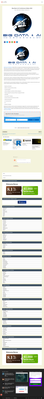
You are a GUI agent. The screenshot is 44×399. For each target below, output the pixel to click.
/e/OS (4, 301)
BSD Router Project (6, 338)
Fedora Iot (4, 320)
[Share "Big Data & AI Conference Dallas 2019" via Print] (28, 128)
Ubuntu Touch (5, 306)
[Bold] (17, 162)
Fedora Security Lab (6, 275)
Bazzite (4, 287)
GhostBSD (4, 313)
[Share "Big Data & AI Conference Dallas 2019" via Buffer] (25, 128)
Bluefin (4, 259)
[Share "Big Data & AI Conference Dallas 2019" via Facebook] (18, 128)
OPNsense (4, 344)
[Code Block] (26, 162)
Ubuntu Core (5, 323)
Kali (3, 277)
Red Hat (4, 331)
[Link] (27, 162)
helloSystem (5, 314)
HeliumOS (4, 265)
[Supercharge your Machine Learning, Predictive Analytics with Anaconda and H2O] (36, 141)
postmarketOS (5, 304)
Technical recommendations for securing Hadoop (6, 143)
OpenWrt (4, 343)
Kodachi (4, 278)
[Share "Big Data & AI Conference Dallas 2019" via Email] (27, 128)
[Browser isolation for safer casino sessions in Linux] (3, 388)
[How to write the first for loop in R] (17, 142)
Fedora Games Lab (6, 290)
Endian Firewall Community (7, 340)
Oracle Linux (5, 330)
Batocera (4, 286)
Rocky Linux (5, 332)
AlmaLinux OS (5, 327)
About (4, 173)
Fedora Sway (5, 264)
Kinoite (4, 253)
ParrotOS (4, 279)
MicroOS (4, 266)
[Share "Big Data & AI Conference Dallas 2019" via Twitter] (20, 128)
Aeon (4, 257)
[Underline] (20, 162)
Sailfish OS (4, 305)
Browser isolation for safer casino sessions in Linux (10, 387)
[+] (29, 162)
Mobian (4, 303)
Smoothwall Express (6, 346)
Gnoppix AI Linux (5, 276)
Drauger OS (4, 289)
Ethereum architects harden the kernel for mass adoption (9, 383)
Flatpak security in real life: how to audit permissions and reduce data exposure (9, 379)
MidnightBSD (5, 315)
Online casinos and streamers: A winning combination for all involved (9, 392)
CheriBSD (4, 310)
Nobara (4, 292)
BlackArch (4, 273)
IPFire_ (4, 341)
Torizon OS (4, 322)
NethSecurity (5, 342)
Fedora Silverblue (5, 263)
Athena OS (4, 271)
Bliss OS (4, 300)
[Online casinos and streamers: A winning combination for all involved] (3, 391)
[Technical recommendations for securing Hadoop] (7, 140)
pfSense (4, 345)
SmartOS (4, 333)
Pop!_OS (4, 293)
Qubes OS (4, 280)
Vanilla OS (4, 267)
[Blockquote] (25, 162)
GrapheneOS (5, 302)
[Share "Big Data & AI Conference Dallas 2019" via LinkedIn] (23, 128)
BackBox (4, 272)
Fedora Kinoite (5, 262)
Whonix (4, 282)
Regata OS (4, 294)
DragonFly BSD (5, 311)
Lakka (4, 291)
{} (28, 162)
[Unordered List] (23, 162)
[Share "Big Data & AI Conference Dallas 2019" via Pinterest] (22, 128)
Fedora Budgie (5, 261)
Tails (3, 281)
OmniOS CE (4, 329)
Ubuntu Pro (4, 334)
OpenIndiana (5, 316)
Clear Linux (4, 328)
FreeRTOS (4, 321)
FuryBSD (4, 312)
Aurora (4, 258)
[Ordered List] (22, 162)
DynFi (4, 339)
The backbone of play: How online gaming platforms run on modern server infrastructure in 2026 (9, 374)
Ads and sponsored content (7, 175)
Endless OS (4, 260)
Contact (4, 177)
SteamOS (4, 296)
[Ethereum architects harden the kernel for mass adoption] (3, 384)
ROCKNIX (4, 295)
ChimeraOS (4, 288)
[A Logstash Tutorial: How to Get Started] (26, 140)
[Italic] (19, 162)
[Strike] (21, 162)
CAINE (4, 274)
